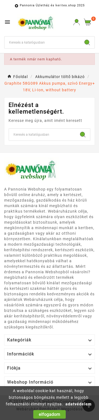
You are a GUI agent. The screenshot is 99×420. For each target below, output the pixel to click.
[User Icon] (76, 22)
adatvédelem (78, 404)
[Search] (87, 42)
